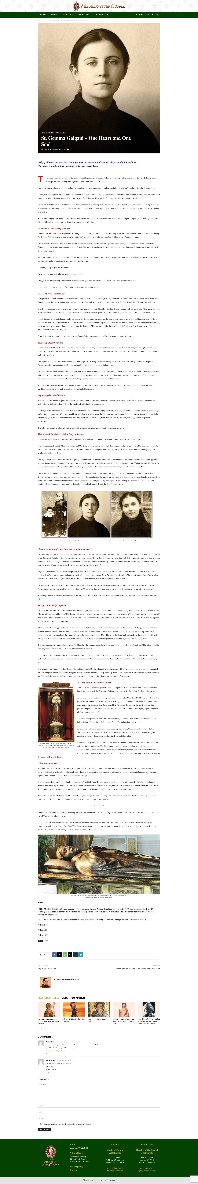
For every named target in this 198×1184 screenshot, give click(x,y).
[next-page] (42, 1028)
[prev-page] (39, 1028)
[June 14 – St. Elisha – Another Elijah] (99, 1009)
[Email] (70, 954)
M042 (46, 941)
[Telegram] (80, 954)
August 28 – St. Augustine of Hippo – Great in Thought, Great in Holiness (49, 1021)
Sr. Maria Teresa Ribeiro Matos (53, 149)
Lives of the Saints (49, 20)
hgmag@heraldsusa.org (146, 1170)
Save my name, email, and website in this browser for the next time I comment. (66, 1124)
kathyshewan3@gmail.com (55, 1051)
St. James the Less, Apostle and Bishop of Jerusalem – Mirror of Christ (123, 1021)
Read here (73, 1170)
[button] (157, 15)
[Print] (75, 954)
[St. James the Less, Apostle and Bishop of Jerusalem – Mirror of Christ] (124, 1009)
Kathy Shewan (52, 1060)
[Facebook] (54, 954)
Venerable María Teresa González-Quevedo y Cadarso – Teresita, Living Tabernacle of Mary (149, 1021)
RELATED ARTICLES (48, 998)
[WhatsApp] (65, 954)
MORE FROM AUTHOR (73, 998)
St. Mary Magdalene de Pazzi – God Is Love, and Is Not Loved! (137, 969)
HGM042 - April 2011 (48, 132)
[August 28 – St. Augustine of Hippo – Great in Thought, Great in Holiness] (49, 1009)
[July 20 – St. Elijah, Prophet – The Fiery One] (74, 1009)
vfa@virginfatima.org (115, 1170)
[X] (59, 954)
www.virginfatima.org (115, 1168)
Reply (47, 1053)
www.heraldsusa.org (147, 1168)
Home (40, 20)
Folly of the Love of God (47, 969)
